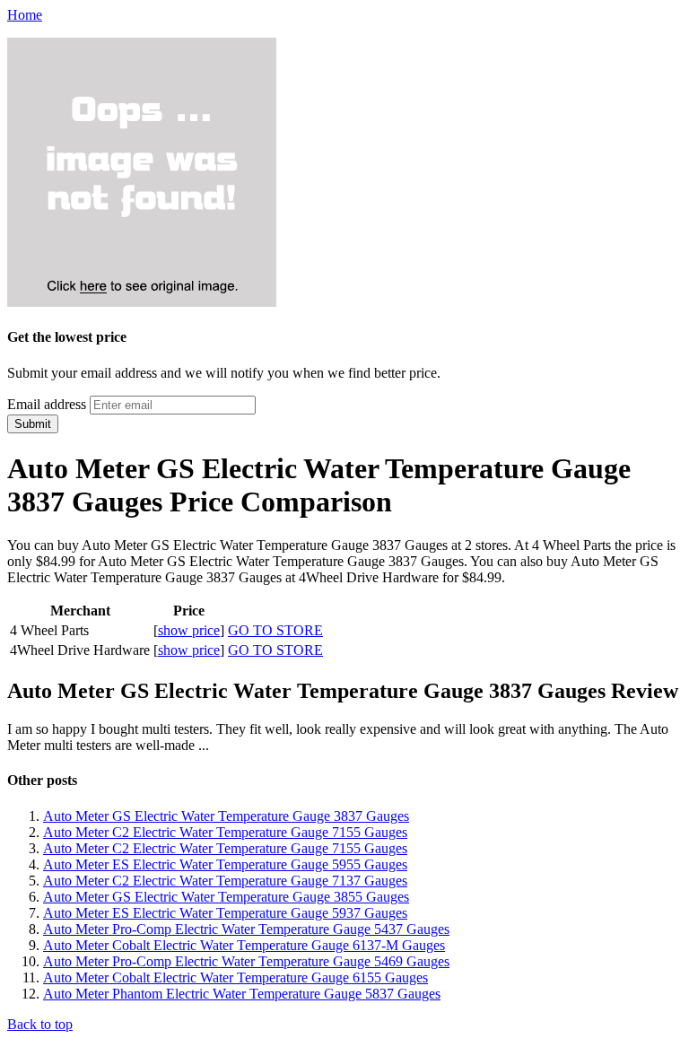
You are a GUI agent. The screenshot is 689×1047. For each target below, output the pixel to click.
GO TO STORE (275, 630)
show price (189, 630)
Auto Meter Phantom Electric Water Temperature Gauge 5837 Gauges (241, 993)
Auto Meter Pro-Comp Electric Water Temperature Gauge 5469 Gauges (246, 961)
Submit (32, 424)
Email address (46, 404)
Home (24, 14)
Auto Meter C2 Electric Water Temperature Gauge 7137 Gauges (225, 880)
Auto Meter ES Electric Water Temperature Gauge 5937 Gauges (225, 912)
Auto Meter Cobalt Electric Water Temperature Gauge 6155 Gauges (235, 977)
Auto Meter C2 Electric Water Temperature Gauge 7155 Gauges (225, 832)
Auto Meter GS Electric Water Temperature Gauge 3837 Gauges (226, 816)
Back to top (40, 1024)
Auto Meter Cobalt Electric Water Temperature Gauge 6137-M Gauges (244, 945)
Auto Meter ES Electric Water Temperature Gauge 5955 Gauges (225, 864)
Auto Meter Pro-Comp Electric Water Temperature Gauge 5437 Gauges (246, 929)
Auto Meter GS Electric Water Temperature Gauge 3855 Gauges (226, 896)
